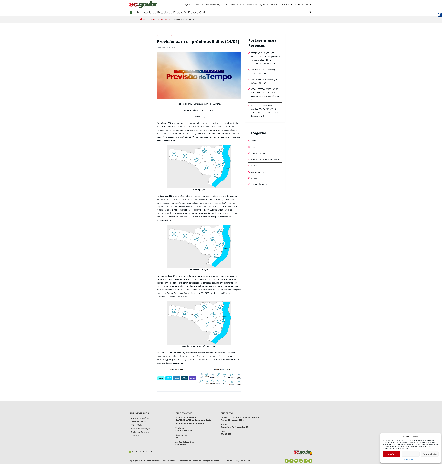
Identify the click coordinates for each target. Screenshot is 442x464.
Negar (410, 454)
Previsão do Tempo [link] (259, 184)
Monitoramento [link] (257, 172)
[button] (132, 12)
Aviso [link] (253, 147)
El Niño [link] (254, 165)
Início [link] (145, 19)
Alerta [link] (253, 141)
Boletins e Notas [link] (258, 153)
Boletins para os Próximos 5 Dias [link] (170, 36)
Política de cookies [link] (409, 460)
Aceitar (391, 454)
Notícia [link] (254, 178)
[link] (143, 4)
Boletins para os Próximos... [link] (160, 19)
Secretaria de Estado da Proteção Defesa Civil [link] (171, 12)
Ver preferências (430, 454)
